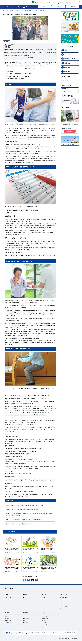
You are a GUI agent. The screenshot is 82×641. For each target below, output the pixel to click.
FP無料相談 (43, 597)
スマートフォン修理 (44, 624)
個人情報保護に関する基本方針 (22, 638)
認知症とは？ (11, 71)
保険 (42, 601)
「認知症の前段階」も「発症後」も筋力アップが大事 (18, 76)
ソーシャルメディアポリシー (32, 638)
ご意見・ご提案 (40, 638)
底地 (24, 620)
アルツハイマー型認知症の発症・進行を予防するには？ (19, 73)
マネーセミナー (44, 599)
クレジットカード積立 (8, 597)
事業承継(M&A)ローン (63, 606)
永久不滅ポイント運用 (8, 601)
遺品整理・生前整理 (45, 618)
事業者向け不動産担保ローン (64, 597)
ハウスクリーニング (45, 616)
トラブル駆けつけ (44, 622)
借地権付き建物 (25, 622)
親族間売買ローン (8, 620)
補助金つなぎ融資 (63, 599)
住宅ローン (6, 616)
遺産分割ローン (7, 618)
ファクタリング (62, 604)
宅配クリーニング (44, 620)
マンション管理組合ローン (27, 601)
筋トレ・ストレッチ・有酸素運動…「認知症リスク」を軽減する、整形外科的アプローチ (25, 520)
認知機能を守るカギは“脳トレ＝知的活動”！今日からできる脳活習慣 (22, 509)
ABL (60, 608)
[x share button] (32, 580)
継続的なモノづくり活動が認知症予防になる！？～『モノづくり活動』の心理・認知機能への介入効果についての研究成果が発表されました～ (29, 514)
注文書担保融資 (62, 601)
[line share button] (24, 580)
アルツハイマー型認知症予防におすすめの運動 (17, 78)
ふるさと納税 (44, 604)
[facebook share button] (28, 580)
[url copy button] (36, 580)
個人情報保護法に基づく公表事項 (10, 638)
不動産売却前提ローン (26, 599)
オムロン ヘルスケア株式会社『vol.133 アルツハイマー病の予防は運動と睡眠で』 (27, 415)
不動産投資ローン (8, 622)
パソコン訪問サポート (45, 626)
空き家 (24, 624)
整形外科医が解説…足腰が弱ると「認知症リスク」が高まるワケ (20, 524)
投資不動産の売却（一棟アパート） (28, 618)
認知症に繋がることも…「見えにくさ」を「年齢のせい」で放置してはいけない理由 (24, 505)
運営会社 (45, 638)
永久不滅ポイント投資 (8, 599)
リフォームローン (25, 597)
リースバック (25, 616)
